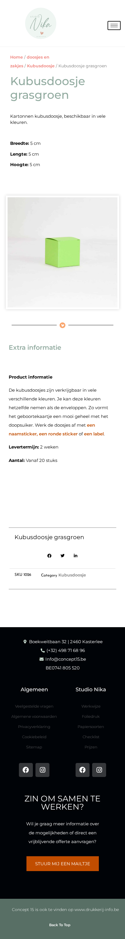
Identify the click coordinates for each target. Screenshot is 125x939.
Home (16, 57)
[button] (49, 555)
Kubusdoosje (41, 66)
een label (94, 434)
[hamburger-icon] (114, 25)
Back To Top (59, 925)
